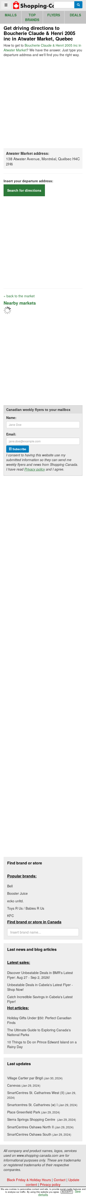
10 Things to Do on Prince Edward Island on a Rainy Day (42, 1044)
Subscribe (19, 449)
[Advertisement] (43, 102)
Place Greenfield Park (33, 1112)
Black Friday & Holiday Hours (29, 1179)
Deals (75, 15)
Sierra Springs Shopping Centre (41, 1119)
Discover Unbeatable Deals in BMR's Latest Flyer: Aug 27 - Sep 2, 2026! (40, 975)
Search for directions (24, 190)
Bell (10, 886)
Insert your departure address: (28, 180)
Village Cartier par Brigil (35, 1078)
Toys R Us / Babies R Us (25, 908)
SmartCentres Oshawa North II (40, 1127)
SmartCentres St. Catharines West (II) (41, 1094)
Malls (10, 15)
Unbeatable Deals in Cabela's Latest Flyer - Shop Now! (40, 987)
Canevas (23, 1085)
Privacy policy (34, 469)
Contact (59, 1179)
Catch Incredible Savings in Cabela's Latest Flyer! (40, 999)
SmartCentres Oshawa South (39, 1134)
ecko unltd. (15, 901)
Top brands (32, 17)
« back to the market (19, 296)
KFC (10, 915)
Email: (11, 434)
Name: (11, 417)
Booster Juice (17, 893)
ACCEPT (67, 1191)
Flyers (53, 15)
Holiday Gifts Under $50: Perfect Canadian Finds (39, 1020)
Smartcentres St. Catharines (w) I (42, 1104)
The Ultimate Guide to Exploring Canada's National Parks (39, 1032)
